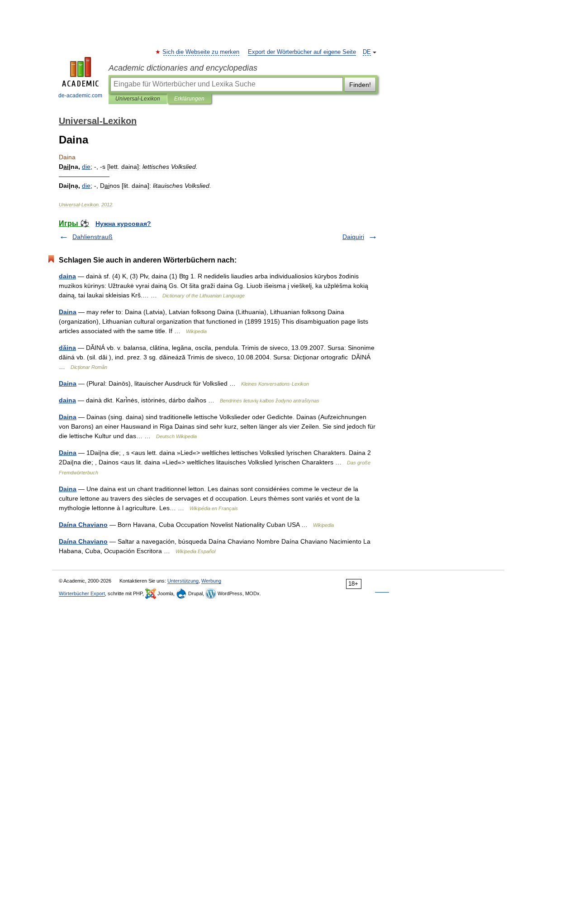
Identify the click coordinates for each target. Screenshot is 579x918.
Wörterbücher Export (82, 593)
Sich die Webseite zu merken (201, 52)
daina (67, 276)
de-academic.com (80, 95)
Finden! (360, 84)
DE (367, 52)
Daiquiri (353, 236)
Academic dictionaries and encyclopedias (183, 67)
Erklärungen (189, 99)
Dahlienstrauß (92, 236)
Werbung (211, 580)
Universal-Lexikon (137, 99)
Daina (67, 312)
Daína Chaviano (83, 524)
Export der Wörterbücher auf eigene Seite (302, 52)
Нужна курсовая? (123, 223)
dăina (67, 347)
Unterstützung (183, 580)
